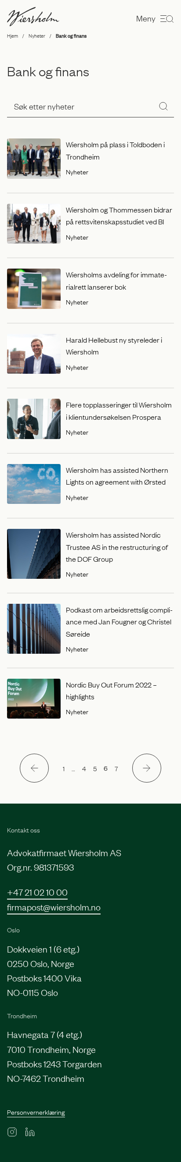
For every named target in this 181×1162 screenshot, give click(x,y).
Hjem (12, 35)
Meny (146, 18)
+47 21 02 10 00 (37, 891)
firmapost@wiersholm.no (54, 906)
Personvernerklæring (36, 1111)
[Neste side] (146, 768)
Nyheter (37, 35)
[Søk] (163, 106)
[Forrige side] (34, 768)
